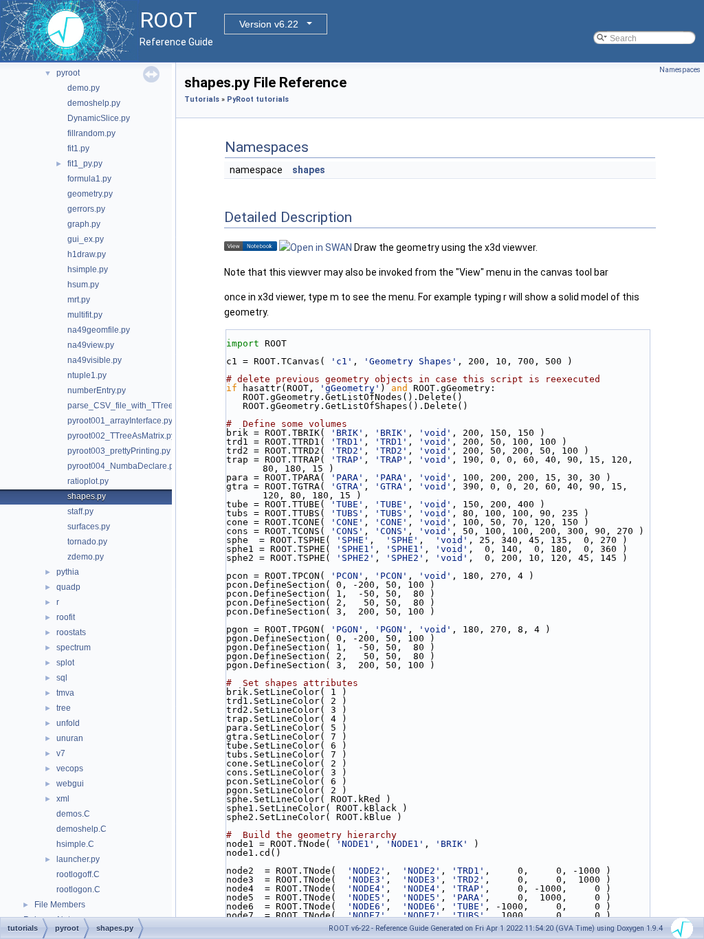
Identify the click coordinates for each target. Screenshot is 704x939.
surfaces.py (88, 526)
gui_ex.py (85, 239)
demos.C (73, 814)
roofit (65, 617)
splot (65, 662)
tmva (65, 693)
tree (63, 708)
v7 (60, 753)
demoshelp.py (93, 103)
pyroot (68, 73)
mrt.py (78, 300)
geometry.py (90, 194)
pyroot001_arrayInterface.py (120, 421)
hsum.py (83, 284)
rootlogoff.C (78, 874)
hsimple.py (87, 269)
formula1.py (89, 179)
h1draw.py (86, 254)
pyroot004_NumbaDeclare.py (122, 466)
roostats (71, 632)
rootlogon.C (78, 889)
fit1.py (78, 148)
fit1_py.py (84, 163)
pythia (67, 572)
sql (61, 678)
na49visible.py (94, 360)
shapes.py (86, 496)
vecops (69, 768)
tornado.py (87, 541)
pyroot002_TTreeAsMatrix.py (121, 436)
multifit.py (84, 315)
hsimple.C (75, 844)
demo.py (83, 88)
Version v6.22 (268, 24)
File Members (59, 904)
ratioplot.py (88, 481)
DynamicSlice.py (98, 118)
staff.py (80, 511)
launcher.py (78, 859)
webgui (70, 783)
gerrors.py (86, 209)
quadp (68, 587)
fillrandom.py (91, 133)
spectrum (73, 647)
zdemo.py (85, 557)
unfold (68, 723)
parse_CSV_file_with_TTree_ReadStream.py (151, 405)
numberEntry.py (96, 390)
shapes (308, 169)
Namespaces (680, 69)
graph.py (83, 224)
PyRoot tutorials (258, 99)
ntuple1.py (87, 375)
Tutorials (201, 99)
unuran (69, 738)
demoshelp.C (81, 829)
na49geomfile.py (98, 330)
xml (62, 799)
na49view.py (90, 345)
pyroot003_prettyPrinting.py (118, 451)
